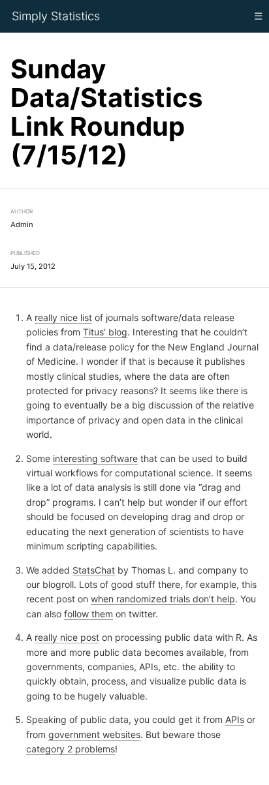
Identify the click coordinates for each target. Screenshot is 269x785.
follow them (88, 613)
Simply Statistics (56, 16)
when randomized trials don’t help (163, 598)
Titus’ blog (105, 331)
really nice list (63, 317)
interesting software (95, 457)
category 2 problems (70, 748)
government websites (94, 733)
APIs (234, 719)
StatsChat (93, 569)
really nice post (67, 637)
